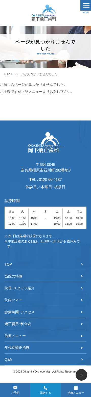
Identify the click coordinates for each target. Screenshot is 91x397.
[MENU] (85, 5)
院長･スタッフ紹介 (20, 288)
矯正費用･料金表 (18, 324)
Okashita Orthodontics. (37, 371)
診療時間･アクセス (20, 312)
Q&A (8, 359)
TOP (7, 74)
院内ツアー (13, 300)
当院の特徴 (13, 276)
